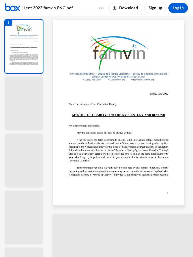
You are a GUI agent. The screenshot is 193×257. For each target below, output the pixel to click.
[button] (24, 46)
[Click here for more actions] (101, 8)
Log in (178, 8)
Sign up (155, 8)
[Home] (12, 8)
